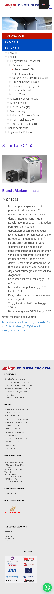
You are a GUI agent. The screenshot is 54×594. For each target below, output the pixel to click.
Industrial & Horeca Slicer (25, 115)
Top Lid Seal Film (12, 442)
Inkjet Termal (20, 94)
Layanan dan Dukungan (21, 132)
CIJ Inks (7, 467)
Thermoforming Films (14, 432)
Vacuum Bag (17, 111)
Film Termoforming (13, 477)
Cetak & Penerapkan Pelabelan (30, 77)
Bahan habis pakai (18, 127)
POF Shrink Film (11, 479)
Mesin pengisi (18, 102)
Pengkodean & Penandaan (25, 61)
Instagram (9, 538)
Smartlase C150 (24, 69)
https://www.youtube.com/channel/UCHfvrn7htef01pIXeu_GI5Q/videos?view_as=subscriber (26, 326)
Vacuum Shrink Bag (13, 481)
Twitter (8, 534)
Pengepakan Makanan (14, 416)
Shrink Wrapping (12, 429)
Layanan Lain (10, 493)
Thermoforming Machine (24, 123)
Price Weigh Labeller (22, 119)
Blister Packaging (20, 107)
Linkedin (8, 541)
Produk (12, 56)
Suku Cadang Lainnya (13, 465)
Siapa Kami (11, 41)
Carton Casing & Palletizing (17, 439)
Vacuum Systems (12, 445)
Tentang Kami (14, 35)
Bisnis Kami (12, 47)
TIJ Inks (7, 472)
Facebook (8, 531)
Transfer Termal (21, 90)
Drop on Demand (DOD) (26, 81)
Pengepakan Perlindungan (16, 419)
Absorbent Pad (11, 435)
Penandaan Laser (22, 65)
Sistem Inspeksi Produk (24, 98)
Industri (12, 52)
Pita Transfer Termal (14, 463)
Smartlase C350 (24, 73)
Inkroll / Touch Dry (13, 470)
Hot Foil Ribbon (11, 474)
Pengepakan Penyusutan (15, 422)
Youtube (8, 536)
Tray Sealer (9, 448)
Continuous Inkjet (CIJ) (25, 86)
